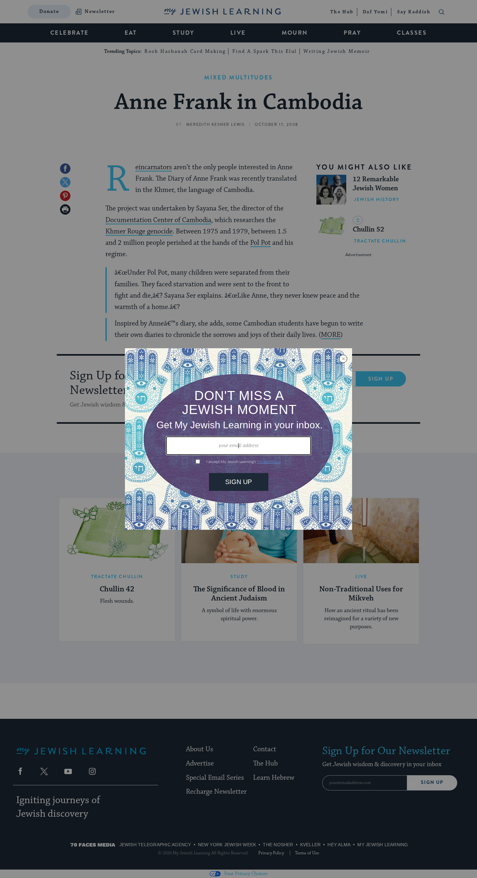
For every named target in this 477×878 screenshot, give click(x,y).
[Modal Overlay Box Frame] (238, 439)
